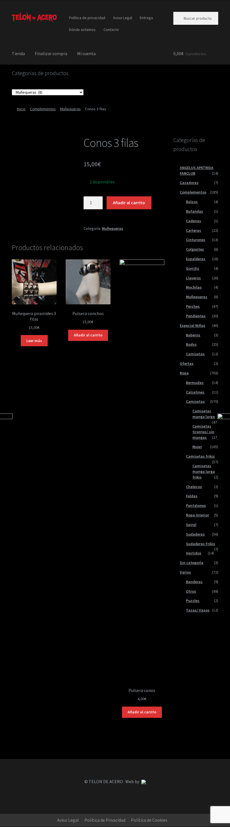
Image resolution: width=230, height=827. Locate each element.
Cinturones (195, 239)
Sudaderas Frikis (200, 543)
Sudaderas (195, 534)
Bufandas (194, 211)
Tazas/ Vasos (198, 610)
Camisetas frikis (200, 456)
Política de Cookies (149, 820)
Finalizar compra (51, 53)
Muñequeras (70, 108)
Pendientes (196, 315)
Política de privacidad (87, 17)
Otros (191, 591)
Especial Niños (192, 325)
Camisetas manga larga (203, 413)
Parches (193, 306)
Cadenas (193, 220)
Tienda (18, 53)
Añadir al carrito (129, 202)
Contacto (111, 29)
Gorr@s (192, 268)
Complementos (43, 108)
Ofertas (187, 363)
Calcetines (195, 392)
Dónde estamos (82, 29)
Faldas (191, 495)
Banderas (194, 581)
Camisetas (195, 353)
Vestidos (193, 553)
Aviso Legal (122, 17)
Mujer (197, 446)
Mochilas (194, 287)
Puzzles (192, 600)
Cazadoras (189, 182)
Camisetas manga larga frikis (203, 471)
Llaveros (193, 277)
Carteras (193, 230)
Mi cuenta (86, 53)
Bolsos (192, 201)
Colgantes (195, 249)
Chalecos (194, 486)
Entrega (146, 17)
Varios (185, 572)
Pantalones (196, 505)
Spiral (191, 524)
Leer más (34, 340)
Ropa (184, 373)
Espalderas (195, 258)
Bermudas (195, 382)
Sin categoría (191, 562)
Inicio (21, 108)
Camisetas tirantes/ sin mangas (203, 432)
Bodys (191, 344)
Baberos (193, 335)
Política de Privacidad (104, 820)
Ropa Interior (197, 515)
